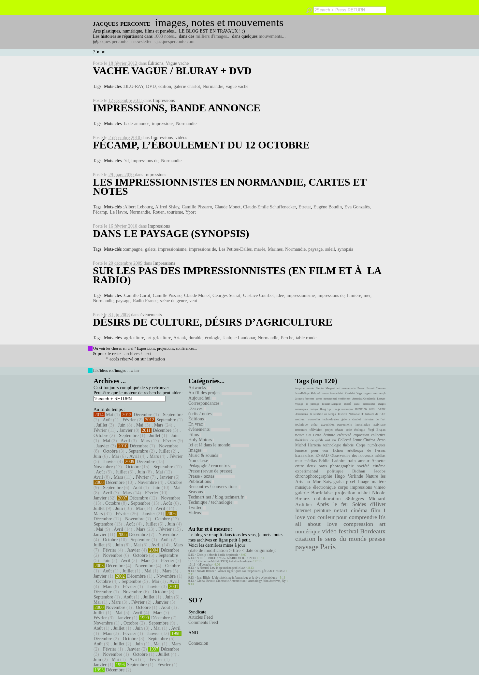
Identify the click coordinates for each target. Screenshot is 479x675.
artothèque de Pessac (366, 450)
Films (194, 434)
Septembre (172, 414)
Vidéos (195, 512)
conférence (344, 398)
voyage (299, 403)
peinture (322, 510)
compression (358, 524)
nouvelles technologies (323, 419)
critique (314, 409)
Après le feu (332, 504)
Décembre (143, 414)
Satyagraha (333, 481)
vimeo (379, 487)
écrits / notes (200, 413)
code (349, 429)
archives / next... (139, 353)
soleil (330, 249)
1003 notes (164, 36)
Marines (275, 249)
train (352, 460)
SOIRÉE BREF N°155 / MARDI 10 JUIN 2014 (226, 558)
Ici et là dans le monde (209, 445)
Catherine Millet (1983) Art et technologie (225, 561)
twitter (299, 435)
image (363, 481)
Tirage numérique (343, 409)
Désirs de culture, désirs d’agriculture (212, 322)
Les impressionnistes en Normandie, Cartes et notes (229, 186)
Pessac (361, 388)
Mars (158, 425)
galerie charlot (187, 86)
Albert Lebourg (138, 206)
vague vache (237, 86)
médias (310, 460)
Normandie (213, 86)
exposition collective (370, 435)
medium (300, 419)
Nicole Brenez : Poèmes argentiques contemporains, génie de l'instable (241, 571)
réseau (339, 429)
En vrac (196, 424)
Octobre (101, 435)
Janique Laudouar (239, 337)
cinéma (359, 510)
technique (301, 424)
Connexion (198, 643)
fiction (338, 450)
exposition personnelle (336, 424)
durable (195, 337)
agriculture (134, 337)
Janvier (126, 430)
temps (298, 388)
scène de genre (173, 300)
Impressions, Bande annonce (176, 108)
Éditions (155, 63)
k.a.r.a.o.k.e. (304, 455)
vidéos (181, 137)
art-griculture (159, 337)
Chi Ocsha (313, 435)
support (367, 393)
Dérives (196, 408)
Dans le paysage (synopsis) (171, 233)
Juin (121, 425)
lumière (354, 295)
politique (335, 471)
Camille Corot (137, 295)
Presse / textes (201, 476)
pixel (350, 481)
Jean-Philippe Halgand (307, 393)
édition (164, 86)
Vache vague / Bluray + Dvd (172, 71)
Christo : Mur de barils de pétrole (217, 554)
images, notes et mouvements (219, 22)
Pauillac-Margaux (331, 403)
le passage (312, 403)
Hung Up (325, 409)
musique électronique (315, 487)
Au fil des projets (205, 392)
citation (305, 538)
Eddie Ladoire (332, 460)
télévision (316, 429)
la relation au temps (323, 414)
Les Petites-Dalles (235, 249)
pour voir (320, 450)
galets (150, 249)
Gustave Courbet (258, 295)
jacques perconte (112, 41)
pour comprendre (356, 517)
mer (367, 295)
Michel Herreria (308, 445)
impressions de (144, 160)
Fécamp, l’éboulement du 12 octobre (201, 145)
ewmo (325, 393)
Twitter (134, 370)
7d (126, 160)
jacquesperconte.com (175, 41)
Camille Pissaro (167, 295)
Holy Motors (200, 439)
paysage (315, 249)
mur (298, 460)
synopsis (345, 249)
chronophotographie (313, 476)
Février (129, 419)
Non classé (198, 460)
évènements (151, 314)
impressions (162, 123)
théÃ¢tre (301, 440)
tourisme (175, 212)
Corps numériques (370, 445)
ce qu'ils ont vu (323, 440)
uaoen (319, 398)
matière (378, 481)
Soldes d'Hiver (368, 504)
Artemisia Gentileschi (364, 398)
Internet (303, 510)
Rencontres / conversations (213, 486)
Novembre (168, 445)
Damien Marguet (325, 388)
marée (259, 249)
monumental (330, 398)
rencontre (301, 429)
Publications (200, 481)
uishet (364, 492)
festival (348, 531)
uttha (314, 424)
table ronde (306, 337)
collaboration (327, 498)
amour (363, 460)
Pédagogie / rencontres (209, 465)
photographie (342, 466)
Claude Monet (227, 206)
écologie (212, 337)
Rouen (159, 212)
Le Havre (118, 212)
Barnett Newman (376, 388)
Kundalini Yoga (353, 393)
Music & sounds (203, 455)
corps (343, 487)
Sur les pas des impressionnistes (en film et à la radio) (237, 275)
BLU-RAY (133, 86)
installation (363, 424)
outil (372, 409)
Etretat (304, 206)
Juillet (101, 425)
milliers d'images (211, 36)
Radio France (145, 300)
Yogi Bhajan (376, 429)
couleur (326, 517)
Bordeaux (372, 531)
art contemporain (346, 388)
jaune (357, 403)
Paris (328, 546)
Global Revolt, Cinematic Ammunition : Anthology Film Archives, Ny (241, 581)
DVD (151, 86)
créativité (344, 435)
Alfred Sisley (167, 206)
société (363, 466)
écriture (329, 435)
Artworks (197, 387)
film (375, 510)
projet (329, 429)
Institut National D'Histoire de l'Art (361, 414)
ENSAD (322, 455)
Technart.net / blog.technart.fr (216, 497)
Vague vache (177, 63)
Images (195, 450)
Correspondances (204, 403)
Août (107, 419)
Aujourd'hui (200, 398)
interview (361, 409)
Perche (287, 337)
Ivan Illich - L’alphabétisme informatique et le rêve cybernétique (237, 577)
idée (280, 295)
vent (193, 300)
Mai (109, 414)
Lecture (381, 398)
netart (340, 510)
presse (377, 538)
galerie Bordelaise (314, 492)
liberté (347, 403)
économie (308, 388)
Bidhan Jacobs (368, 471)
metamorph (379, 393)
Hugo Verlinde (349, 476)
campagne (133, 249)
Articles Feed (200, 617)
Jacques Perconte (304, 398)
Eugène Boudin (327, 206)
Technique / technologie (211, 502)
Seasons (196, 491)
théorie (348, 445)
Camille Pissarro (197, 206)
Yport (190, 212)
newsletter (142, 41)
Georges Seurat (226, 295)
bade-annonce (136, 123)
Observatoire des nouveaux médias (357, 455)
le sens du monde (342, 538)
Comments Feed (203, 622)
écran (381, 440)
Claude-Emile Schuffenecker (269, 206)
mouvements (270, 36)
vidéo (329, 531)
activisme (379, 424)
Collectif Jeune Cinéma (356, 440)
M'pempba (204, 564)
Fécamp (100, 212)
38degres (354, 498)
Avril (125, 440)
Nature (372, 476)
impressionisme (172, 249)
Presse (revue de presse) (211, 471)
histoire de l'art (374, 419)
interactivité (336, 393)
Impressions (164, 100)
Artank (179, 337)
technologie (332, 445)
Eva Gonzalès (357, 206)
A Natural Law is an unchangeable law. (221, 568)
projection (345, 492)
